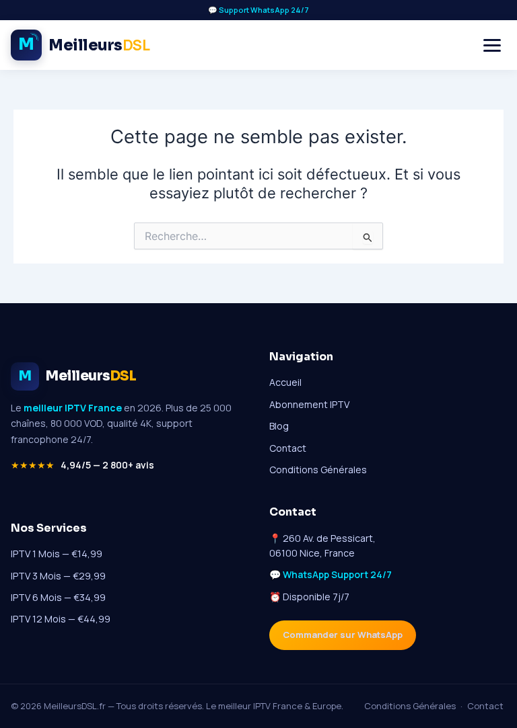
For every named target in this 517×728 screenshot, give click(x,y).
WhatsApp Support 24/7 (337, 574)
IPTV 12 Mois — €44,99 (60, 618)
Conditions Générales (318, 469)
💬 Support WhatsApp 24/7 (258, 10)
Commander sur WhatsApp (343, 635)
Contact (287, 448)
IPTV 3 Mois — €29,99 (58, 575)
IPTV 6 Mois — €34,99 (58, 597)
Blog (279, 425)
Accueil (285, 382)
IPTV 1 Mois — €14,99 (56, 553)
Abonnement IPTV (309, 404)
